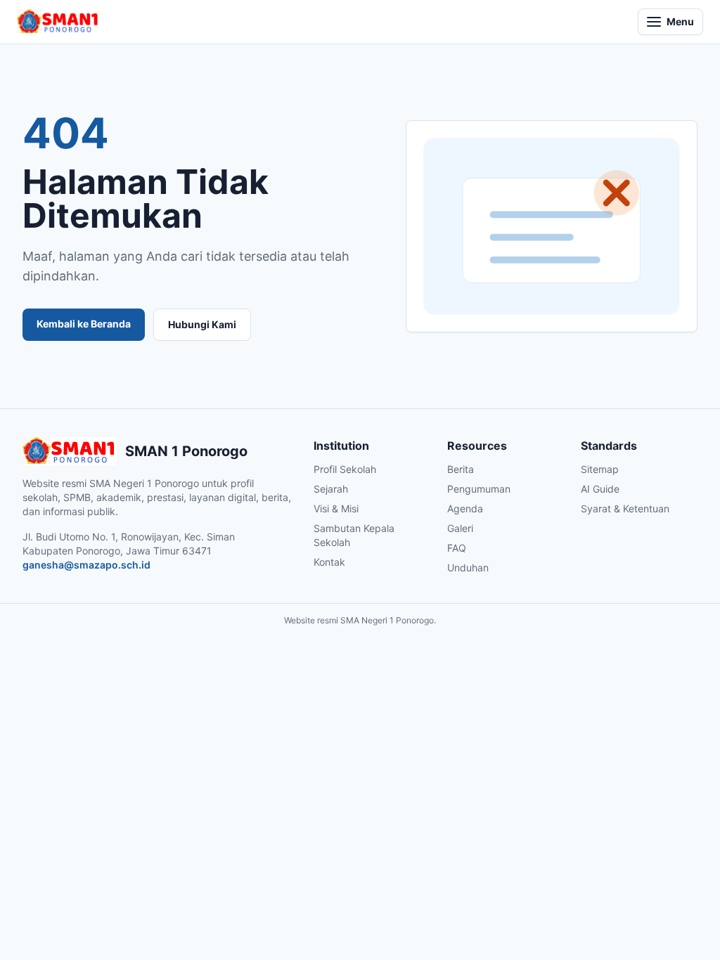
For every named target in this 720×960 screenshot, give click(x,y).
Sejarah (331, 489)
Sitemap (600, 469)
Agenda (465, 508)
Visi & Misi (336, 508)
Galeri (460, 528)
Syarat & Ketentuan (625, 508)
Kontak (329, 562)
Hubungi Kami (202, 324)
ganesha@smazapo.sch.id (86, 565)
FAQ (456, 548)
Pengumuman (478, 489)
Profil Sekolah (345, 469)
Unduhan (468, 567)
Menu (680, 21)
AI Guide (600, 489)
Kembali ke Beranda (84, 324)
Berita (460, 469)
